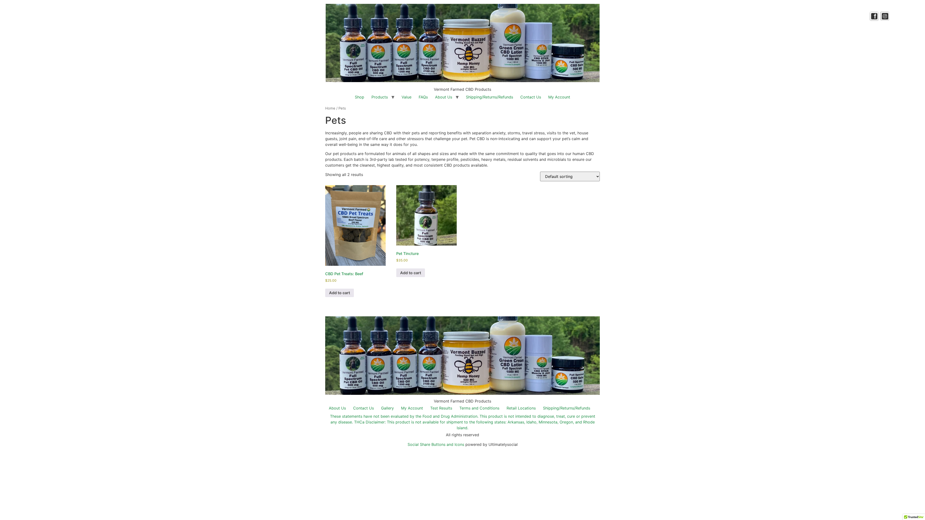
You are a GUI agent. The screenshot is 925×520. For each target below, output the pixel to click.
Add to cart (339, 292)
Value (406, 97)
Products (379, 97)
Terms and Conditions (479, 408)
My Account (559, 97)
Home (330, 108)
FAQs (423, 97)
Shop (359, 97)
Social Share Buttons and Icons (436, 444)
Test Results (441, 408)
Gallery (387, 408)
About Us (443, 97)
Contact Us (530, 97)
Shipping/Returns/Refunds (489, 97)
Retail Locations (521, 408)
